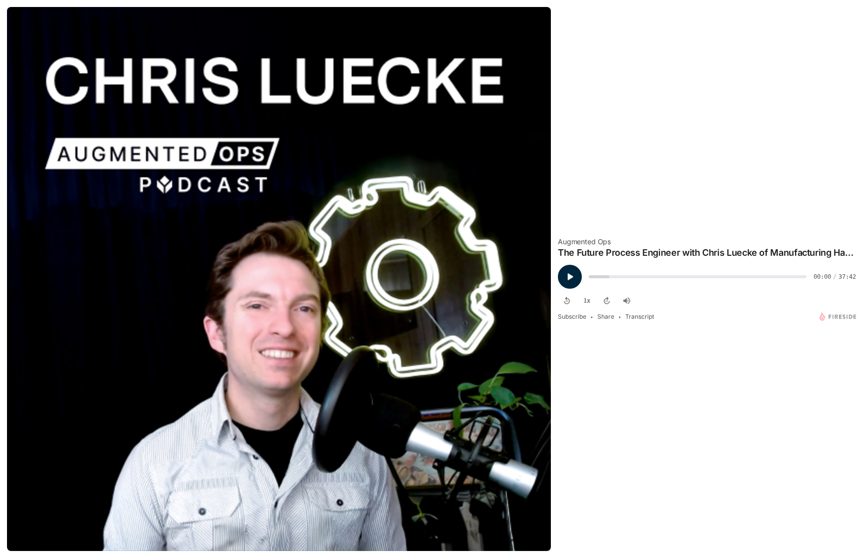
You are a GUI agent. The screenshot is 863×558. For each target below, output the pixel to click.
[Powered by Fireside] (838, 317)
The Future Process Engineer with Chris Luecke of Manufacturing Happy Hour (707, 252)
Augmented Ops (584, 241)
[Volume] (627, 301)
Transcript (639, 316)
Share (605, 316)
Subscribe (572, 316)
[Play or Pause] (570, 277)
